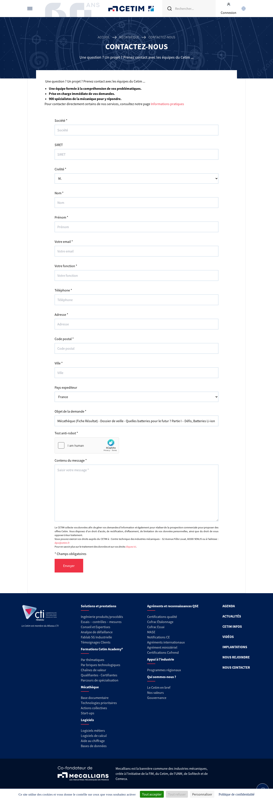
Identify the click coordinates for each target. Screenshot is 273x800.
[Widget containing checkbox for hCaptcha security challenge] (87, 445)
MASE (151, 632)
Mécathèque (129, 37)
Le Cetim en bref (158, 687)
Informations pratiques (167, 104)
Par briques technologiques (100, 665)
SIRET (59, 145)
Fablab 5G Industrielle (96, 637)
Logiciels (87, 720)
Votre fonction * (66, 266)
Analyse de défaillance (97, 632)
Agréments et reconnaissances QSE (173, 606)
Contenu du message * (71, 460)
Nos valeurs (155, 692)
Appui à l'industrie (160, 659)
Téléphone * (63, 290)
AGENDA (228, 606)
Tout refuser (177, 794)
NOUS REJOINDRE (236, 657)
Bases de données (94, 746)
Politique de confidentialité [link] (236, 794)
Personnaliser (202, 794)
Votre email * (64, 241)
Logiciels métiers (93, 730)
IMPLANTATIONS (234, 647)
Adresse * (61, 314)
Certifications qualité (162, 616)
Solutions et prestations (98, 606)
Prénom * (61, 217)
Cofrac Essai (155, 627)
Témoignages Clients (95, 642)
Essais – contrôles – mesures (101, 622)
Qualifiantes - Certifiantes (99, 675)
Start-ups (87, 713)
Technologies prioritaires (99, 703)
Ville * (59, 363)
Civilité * (60, 169)
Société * (61, 120)
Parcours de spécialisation (99, 680)
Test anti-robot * (66, 433)
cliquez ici (131, 546)
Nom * (59, 193)
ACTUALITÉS (231, 616)
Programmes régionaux (164, 670)
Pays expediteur (66, 387)
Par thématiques (92, 660)
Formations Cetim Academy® (102, 649)
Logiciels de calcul (94, 735)
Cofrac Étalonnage (160, 622)
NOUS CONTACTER (236, 667)
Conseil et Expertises (95, 627)
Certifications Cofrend (163, 652)
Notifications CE (158, 637)
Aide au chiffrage (93, 741)
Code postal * (64, 339)
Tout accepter (152, 794)
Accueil (104, 37)
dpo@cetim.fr (62, 542)
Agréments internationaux (166, 642)
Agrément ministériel (162, 647)
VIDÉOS (228, 637)
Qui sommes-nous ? (161, 677)
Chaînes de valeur (93, 670)
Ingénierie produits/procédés (102, 616)
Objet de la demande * (70, 411)
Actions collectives (94, 708)
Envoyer (69, 566)
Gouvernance (156, 698)
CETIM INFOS (232, 626)
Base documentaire (95, 698)
